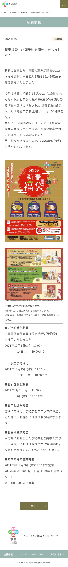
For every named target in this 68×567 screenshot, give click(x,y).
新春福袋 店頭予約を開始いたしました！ (36, 12)
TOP (4, 12)
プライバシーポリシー (31, 554)
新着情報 (13, 12)
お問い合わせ (57, 554)
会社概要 (8, 554)
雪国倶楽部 (15, 333)
